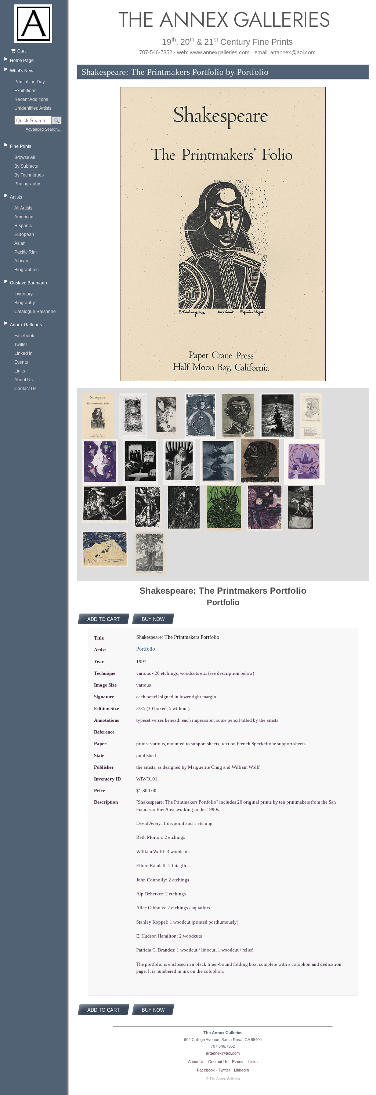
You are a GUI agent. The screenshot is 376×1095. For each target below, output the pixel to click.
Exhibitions (25, 90)
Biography (24, 302)
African (21, 260)
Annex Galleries (26, 324)
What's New (21, 70)
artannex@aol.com (223, 1053)
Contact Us (25, 388)
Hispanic (23, 225)
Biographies (26, 269)
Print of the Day (29, 81)
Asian (20, 243)
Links (19, 371)
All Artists (23, 208)
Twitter (20, 344)
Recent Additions (31, 99)
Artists (16, 197)
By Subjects (26, 166)
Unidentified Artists (32, 108)
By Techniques (29, 175)
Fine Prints (20, 146)
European (24, 234)
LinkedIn (241, 1070)
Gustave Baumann (28, 282)
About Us (23, 379)
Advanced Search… (44, 129)
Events (21, 362)
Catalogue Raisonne (35, 311)
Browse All (24, 157)
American (23, 216)
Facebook (24, 335)
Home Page (22, 60)
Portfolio (145, 649)
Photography (27, 183)
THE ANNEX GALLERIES (223, 19)
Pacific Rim (25, 252)
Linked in (23, 353)
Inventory (23, 294)
